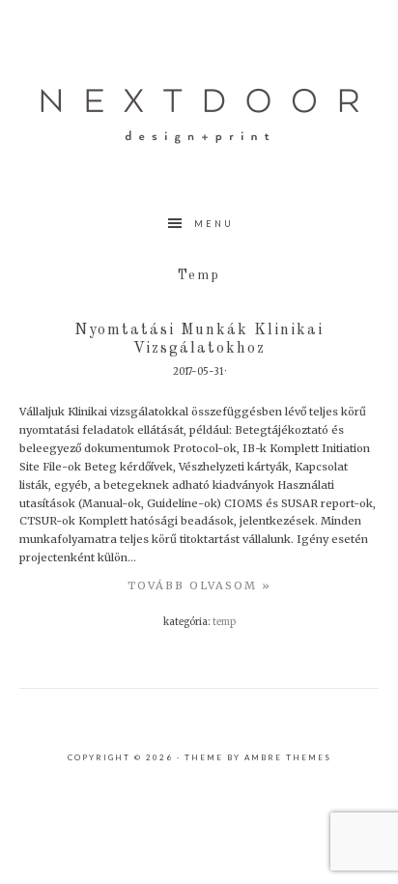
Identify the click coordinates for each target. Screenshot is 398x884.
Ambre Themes (287, 757)
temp (224, 622)
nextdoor (199, 116)
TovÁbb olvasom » (199, 585)
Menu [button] (214, 223)
